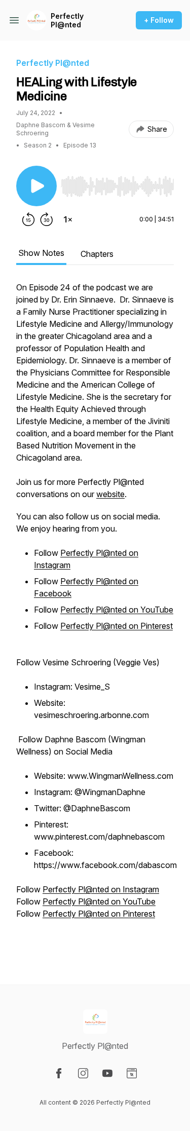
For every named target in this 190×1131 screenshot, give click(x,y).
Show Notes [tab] (41, 253)
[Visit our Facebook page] (59, 1073)
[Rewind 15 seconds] (28, 219)
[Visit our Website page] (132, 1073)
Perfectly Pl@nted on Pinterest (116, 626)
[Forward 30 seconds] (47, 219)
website (110, 494)
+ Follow (159, 20)
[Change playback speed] (68, 219)
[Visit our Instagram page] (83, 1073)
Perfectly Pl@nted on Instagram (101, 889)
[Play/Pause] (36, 186)
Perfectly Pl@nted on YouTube (116, 610)
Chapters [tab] (97, 254)
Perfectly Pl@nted (67, 20)
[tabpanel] (95, 616)
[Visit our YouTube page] (107, 1073)
